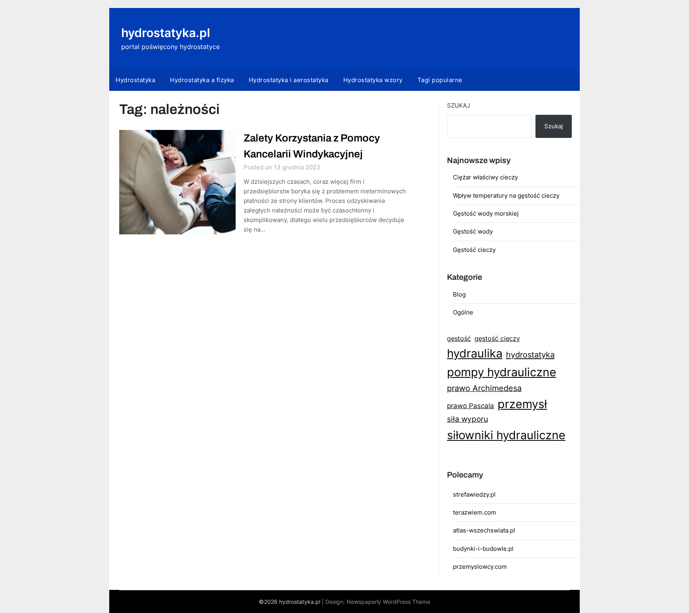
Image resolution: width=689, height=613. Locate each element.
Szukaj (458, 105)
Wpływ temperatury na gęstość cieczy (506, 195)
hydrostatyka (530, 355)
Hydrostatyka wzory (373, 80)
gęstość (459, 338)
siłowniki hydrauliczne (506, 435)
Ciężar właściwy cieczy (485, 177)
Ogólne (463, 312)
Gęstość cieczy (474, 249)
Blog (459, 294)
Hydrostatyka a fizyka (202, 80)
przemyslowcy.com (480, 566)
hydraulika (474, 353)
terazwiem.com (474, 512)
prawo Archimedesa (484, 388)
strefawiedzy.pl (474, 494)
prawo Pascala (470, 406)
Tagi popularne (440, 80)
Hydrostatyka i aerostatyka (289, 80)
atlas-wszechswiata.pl (484, 530)
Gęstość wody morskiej (486, 213)
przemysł (522, 404)
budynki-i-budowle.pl (483, 548)
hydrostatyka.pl (165, 33)
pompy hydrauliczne (501, 372)
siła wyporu (467, 419)
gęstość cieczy (497, 338)
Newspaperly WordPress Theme (388, 601)
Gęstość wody (473, 231)
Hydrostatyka (135, 80)
